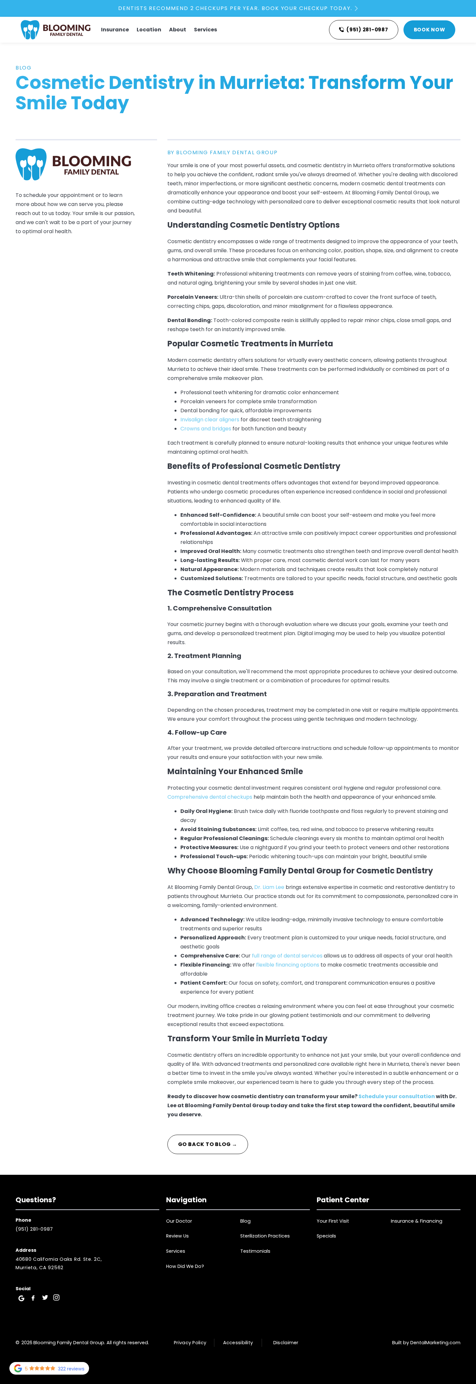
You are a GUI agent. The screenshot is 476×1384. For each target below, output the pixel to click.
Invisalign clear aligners (209, 419)
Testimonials (255, 1251)
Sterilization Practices (265, 1236)
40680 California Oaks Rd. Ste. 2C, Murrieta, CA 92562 (59, 1263)
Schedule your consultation (396, 1096)
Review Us (177, 1236)
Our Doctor (179, 1221)
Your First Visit (333, 1221)
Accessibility (238, 1342)
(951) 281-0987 (34, 1229)
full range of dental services (287, 955)
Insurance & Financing (416, 1221)
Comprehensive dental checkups (209, 797)
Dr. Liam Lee (269, 887)
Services (205, 29)
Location (149, 29)
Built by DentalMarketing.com (426, 1342)
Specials (326, 1236)
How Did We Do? (185, 1266)
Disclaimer (286, 1342)
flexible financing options (287, 964)
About (177, 29)
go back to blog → (208, 1144)
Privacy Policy (190, 1342)
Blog (23, 67)
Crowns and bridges (205, 428)
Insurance (115, 29)
